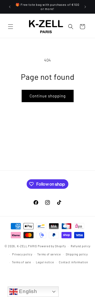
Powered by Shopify (52, 246)
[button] (10, 26)
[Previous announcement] (10, 7)
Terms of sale (21, 262)
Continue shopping (48, 95)
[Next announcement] (85, 7)
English (27, 291)
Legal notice (45, 262)
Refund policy (81, 246)
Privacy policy (22, 254)
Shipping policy (77, 254)
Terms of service (49, 254)
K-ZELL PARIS (27, 246)
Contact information (73, 262)
